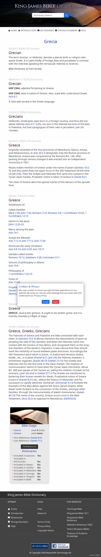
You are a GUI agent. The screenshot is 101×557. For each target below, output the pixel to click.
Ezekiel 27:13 (55, 360)
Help (83, 30)
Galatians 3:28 (33, 257)
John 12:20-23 (16, 224)
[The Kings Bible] (40, 546)
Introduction (28, 30)
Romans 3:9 (54, 213)
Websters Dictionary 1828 (79, 524)
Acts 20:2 (38, 153)
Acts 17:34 (39, 240)
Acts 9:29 (27, 249)
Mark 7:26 (14, 213)
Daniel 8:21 (80, 177)
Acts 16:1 (13, 232)
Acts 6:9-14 (15, 249)
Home (13, 30)
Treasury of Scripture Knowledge (77, 534)
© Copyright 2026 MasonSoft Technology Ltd (50, 552)
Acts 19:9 (13, 265)
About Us (41, 513)
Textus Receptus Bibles (78, 529)
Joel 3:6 (80, 127)
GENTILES (69, 398)
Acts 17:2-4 (15, 240)
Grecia (17, 430)
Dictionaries (46, 30)
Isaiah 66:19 (40, 360)
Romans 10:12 (16, 257)
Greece (17, 433)
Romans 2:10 (39, 213)
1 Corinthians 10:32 (73, 213)
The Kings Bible (74, 508)
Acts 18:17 (38, 249)
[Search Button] (66, 15)
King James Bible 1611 (78, 513)
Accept (45, 302)
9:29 (38, 124)
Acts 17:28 (14, 282)
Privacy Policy (43, 526)
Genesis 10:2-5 (27, 338)
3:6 (18, 173)
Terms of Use (43, 521)
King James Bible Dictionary (75, 519)
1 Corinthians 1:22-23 (20, 273)
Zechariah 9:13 (64, 382)
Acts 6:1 (13, 96)
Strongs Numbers (67, 30)
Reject (55, 302)
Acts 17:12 (27, 240)
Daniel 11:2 (36, 440)
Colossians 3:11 (51, 257)
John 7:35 (26, 213)
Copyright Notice (45, 530)
